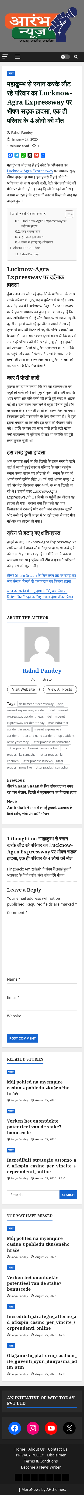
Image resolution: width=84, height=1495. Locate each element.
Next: (40, 807)
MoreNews (30, 1489)
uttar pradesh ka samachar (51, 742)
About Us (36, 1449)
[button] (5, 56)
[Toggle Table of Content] (67, 214)
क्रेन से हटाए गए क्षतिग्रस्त (37, 242)
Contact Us (57, 1449)
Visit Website (23, 689)
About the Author (26, 248)
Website (14, 1015)
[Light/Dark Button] (65, 56)
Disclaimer (56, 1455)
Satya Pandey (19, 1100)
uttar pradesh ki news (37, 761)
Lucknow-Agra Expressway (30, 170)
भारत (11, 73)
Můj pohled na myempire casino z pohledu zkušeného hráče (38, 1087)
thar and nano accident (38, 735)
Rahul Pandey (22, 132)
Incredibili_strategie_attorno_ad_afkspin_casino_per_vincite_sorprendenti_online (41, 1165)
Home (19, 1449)
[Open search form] (76, 56)
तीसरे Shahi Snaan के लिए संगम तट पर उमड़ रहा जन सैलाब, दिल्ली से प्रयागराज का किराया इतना (41, 578)
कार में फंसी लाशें (30, 231)
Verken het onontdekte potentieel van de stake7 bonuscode (34, 1126)
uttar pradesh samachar (52, 767)
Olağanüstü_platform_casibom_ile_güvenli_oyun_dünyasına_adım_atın (42, 1361)
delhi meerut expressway (36, 704)
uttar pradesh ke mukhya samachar (33, 748)
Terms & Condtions (41, 1461)
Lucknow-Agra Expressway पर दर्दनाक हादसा (43, 223)
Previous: (42, 786)
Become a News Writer (41, 1467)
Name (14, 979)
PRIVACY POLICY (30, 1455)
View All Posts (60, 689)
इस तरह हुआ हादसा (32, 237)
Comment (17, 912)
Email (13, 997)
